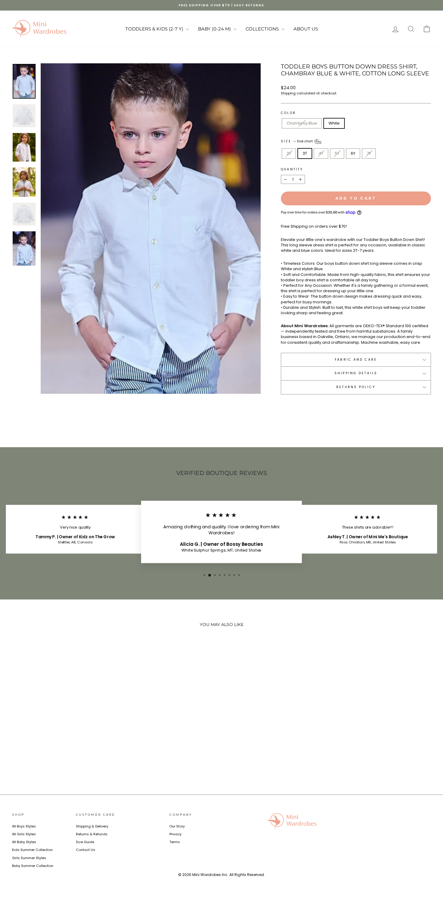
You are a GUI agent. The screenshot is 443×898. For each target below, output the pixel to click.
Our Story (177, 826)
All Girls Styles (24, 834)
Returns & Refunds (92, 834)
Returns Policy (355, 387)
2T (289, 153)
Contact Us (85, 849)
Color (288, 113)
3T (305, 153)
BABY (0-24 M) (215, 29)
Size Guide (85, 842)
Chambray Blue (302, 123)
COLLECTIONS (263, 29)
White (334, 123)
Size (297, 141)
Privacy (175, 834)
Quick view (62, 735)
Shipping (288, 93)
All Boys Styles (24, 826)
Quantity (292, 169)
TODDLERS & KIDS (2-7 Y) (154, 29)
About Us (306, 29)
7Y (369, 153)
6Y (353, 153)
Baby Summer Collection (32, 865)
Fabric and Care (356, 359)
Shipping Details (356, 373)
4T (321, 153)
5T (337, 153)
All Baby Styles (24, 842)
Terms (174, 842)
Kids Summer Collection (32, 849)
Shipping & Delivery (92, 826)
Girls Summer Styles (29, 857)
